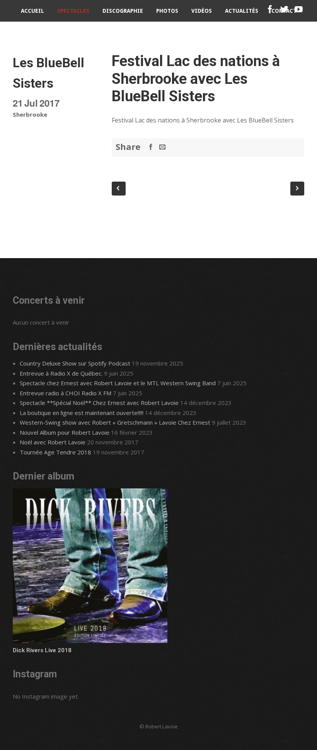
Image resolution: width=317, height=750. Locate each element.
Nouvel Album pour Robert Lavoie (64, 432)
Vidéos (201, 11)
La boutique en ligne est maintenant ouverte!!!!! (81, 413)
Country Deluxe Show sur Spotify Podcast (75, 363)
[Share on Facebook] (151, 147)
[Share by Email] (162, 147)
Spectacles (73, 11)
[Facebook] (270, 9)
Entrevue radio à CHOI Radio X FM (65, 393)
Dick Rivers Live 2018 (42, 650)
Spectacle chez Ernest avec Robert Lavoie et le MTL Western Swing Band (118, 383)
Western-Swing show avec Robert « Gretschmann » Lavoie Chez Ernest (115, 422)
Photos (167, 11)
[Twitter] (284, 9)
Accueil (32, 11)
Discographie (122, 11)
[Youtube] (299, 9)
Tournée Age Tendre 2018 (55, 452)
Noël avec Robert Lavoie (52, 442)
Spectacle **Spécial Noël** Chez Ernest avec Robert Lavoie (99, 402)
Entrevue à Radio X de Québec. (61, 373)
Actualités (241, 11)
